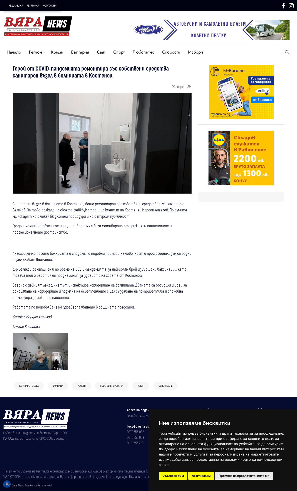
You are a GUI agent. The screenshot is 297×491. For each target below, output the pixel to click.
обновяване (165, 385)
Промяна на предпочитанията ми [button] (244, 476)
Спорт (119, 52)
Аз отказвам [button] (201, 476)
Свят (101, 52)
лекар (141, 385)
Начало (14, 52)
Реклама (33, 5)
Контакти (49, 5)
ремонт (81, 385)
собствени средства (111, 385)
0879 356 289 (135, 442)
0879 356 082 (135, 431)
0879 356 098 (135, 437)
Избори (195, 52)
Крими (57, 52)
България (80, 52)
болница (58, 385)
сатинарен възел (29, 385)
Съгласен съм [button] (173, 476)
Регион (35, 52)
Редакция (15, 5)
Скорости (171, 52)
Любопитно (143, 52)
